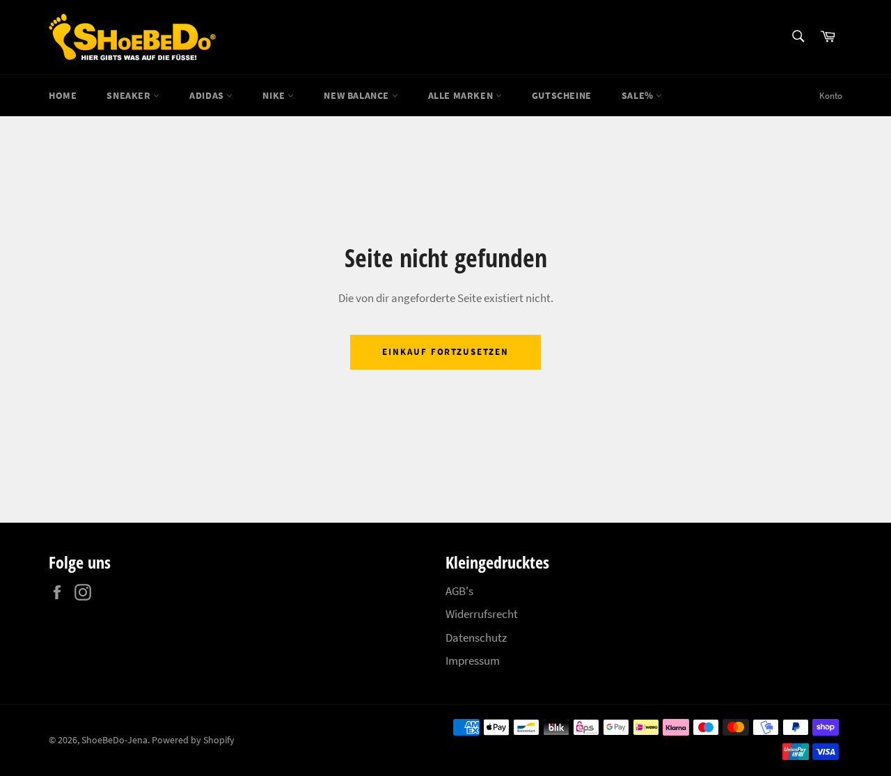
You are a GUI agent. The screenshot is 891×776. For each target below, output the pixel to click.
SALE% (639, 95)
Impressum (473, 660)
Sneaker (130, 95)
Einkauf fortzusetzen (445, 352)
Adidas (207, 95)
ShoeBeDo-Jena (114, 740)
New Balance (357, 95)
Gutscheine (562, 95)
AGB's (459, 591)
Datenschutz (476, 637)
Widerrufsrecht (482, 613)
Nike (274, 95)
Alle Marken (462, 95)
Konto (830, 96)
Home (63, 95)
